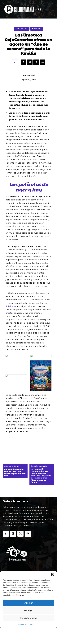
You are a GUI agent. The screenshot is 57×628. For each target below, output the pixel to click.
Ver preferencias (28, 618)
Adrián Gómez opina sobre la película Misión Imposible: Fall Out (15, 472)
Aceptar (28, 602)
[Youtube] (28, 534)
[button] (52, 574)
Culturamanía (28, 75)
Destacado (22, 29)
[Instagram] (13, 534)
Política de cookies (25, 624)
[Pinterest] (36, 62)
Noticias (36, 29)
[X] (30, 62)
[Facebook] (23, 62)
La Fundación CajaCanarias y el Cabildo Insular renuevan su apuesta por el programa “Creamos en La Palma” (41, 475)
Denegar (28, 610)
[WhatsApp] (42, 62)
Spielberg (11, 306)
